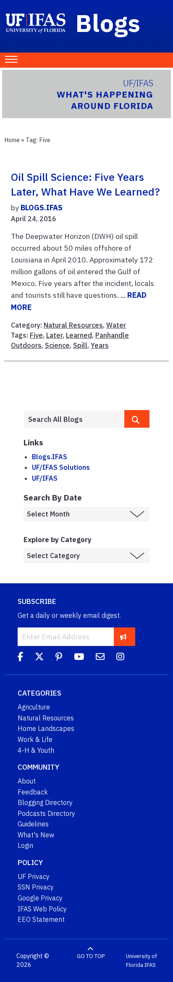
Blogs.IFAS (49, 457)
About (27, 781)
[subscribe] (123, 636)
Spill (80, 345)
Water (116, 325)
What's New (36, 835)
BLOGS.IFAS (42, 207)
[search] (136, 419)
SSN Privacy (36, 887)
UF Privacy (34, 876)
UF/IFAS (45, 478)
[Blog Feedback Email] (100, 657)
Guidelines (33, 824)
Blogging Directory (45, 802)
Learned (79, 335)
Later (54, 335)
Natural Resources (73, 325)
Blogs (108, 23)
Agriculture (34, 707)
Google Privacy (40, 898)
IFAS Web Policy (42, 909)
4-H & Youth (36, 750)
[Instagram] (120, 657)
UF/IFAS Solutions (61, 467)
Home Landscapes (46, 728)
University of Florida (141, 961)
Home (12, 140)
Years (100, 345)
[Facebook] (20, 657)
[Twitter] (39, 657)
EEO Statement (41, 919)
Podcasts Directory (46, 813)
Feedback (33, 792)
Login (25, 845)
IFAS (150, 965)
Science (57, 345)
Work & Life (35, 739)
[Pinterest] (58, 657)
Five (36, 335)
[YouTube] (79, 657)
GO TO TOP (91, 956)
